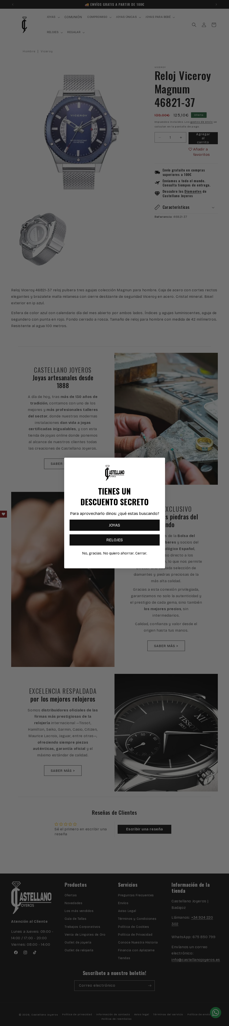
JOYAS (114, 525)
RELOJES (114, 539)
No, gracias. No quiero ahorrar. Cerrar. (114, 553)
